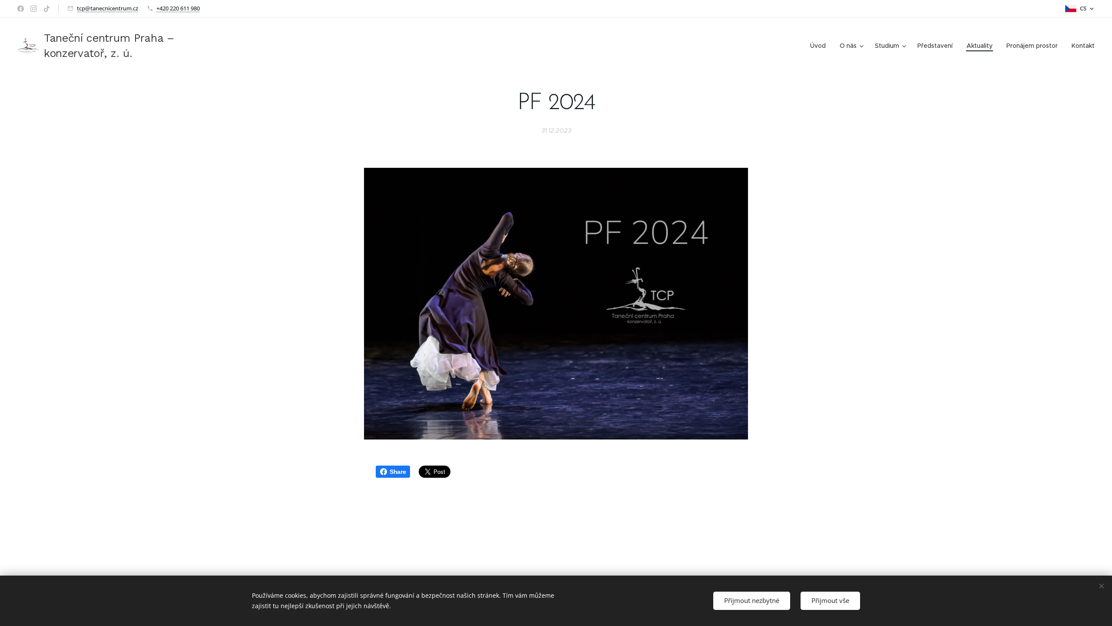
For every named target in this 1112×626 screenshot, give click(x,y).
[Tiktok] (46, 8)
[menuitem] (820, 46)
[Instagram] (33, 8)
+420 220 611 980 (178, 8)
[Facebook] (20, 8)
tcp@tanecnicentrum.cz (107, 8)
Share (398, 471)
